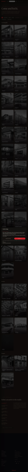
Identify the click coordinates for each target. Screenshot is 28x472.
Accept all (20, 238)
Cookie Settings (8, 238)
